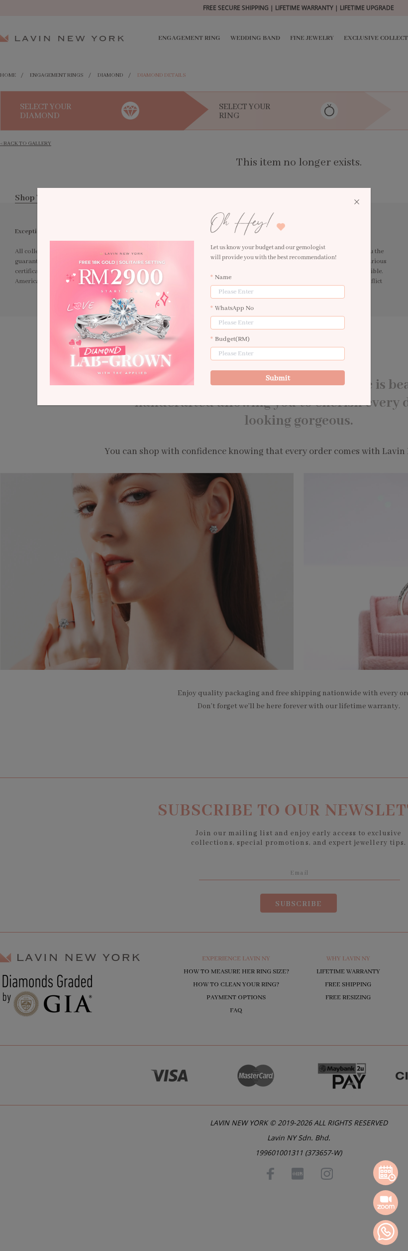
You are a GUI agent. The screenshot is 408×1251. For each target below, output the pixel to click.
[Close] (357, 202)
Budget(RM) (232, 339)
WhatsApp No (234, 308)
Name (223, 277)
